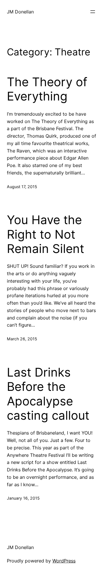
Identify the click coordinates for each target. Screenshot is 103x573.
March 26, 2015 (22, 338)
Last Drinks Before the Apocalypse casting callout (48, 394)
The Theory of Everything (47, 89)
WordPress (64, 561)
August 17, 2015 (22, 186)
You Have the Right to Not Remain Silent (45, 234)
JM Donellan (20, 12)
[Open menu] (92, 11)
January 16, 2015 (23, 498)
